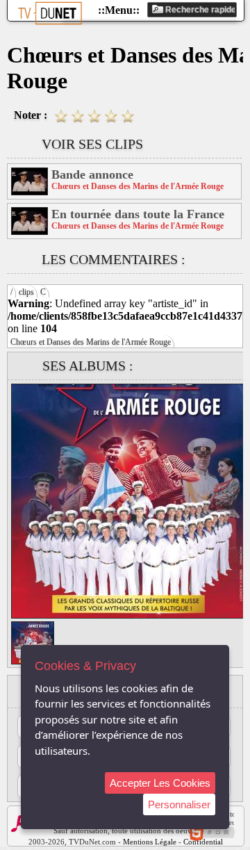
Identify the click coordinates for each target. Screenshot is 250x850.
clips (26, 292)
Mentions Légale (149, 841)
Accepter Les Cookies (160, 783)
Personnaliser (179, 804)
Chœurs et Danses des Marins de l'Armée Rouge (90, 342)
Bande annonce (92, 174)
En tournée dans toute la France (137, 214)
